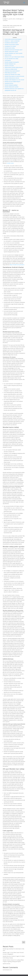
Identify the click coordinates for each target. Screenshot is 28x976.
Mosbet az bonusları (9, 65)
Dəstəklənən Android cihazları (11, 42)
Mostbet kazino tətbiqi (10, 48)
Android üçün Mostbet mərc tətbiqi (12, 74)
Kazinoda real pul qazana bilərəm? (12, 71)
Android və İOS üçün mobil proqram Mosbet (14, 56)
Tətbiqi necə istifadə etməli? (11, 69)
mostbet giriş (19, 18)
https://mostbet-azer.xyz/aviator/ (17, 264)
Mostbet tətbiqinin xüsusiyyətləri (12, 62)
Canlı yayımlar (8, 60)
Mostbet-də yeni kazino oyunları (12, 44)
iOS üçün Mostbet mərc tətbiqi (11, 58)
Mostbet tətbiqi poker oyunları (11, 51)
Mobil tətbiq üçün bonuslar (10, 72)
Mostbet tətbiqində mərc (10, 64)
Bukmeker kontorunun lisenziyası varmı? (13, 49)
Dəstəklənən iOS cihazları (10, 46)
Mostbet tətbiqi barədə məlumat (12, 78)
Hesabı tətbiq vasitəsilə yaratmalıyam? (13, 39)
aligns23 (6, 18)
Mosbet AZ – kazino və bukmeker (12, 41)
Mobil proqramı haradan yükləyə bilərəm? (14, 67)
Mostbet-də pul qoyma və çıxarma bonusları (14, 76)
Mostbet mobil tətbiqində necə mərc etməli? (14, 79)
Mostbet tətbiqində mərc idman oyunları (13, 53)
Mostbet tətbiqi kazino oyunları (11, 86)
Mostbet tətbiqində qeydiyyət (11, 85)
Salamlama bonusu (9, 83)
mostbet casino (10, 163)
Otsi (23, 942)
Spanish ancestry (6, 963)
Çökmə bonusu (8, 55)
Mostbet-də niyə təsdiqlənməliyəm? (12, 81)
